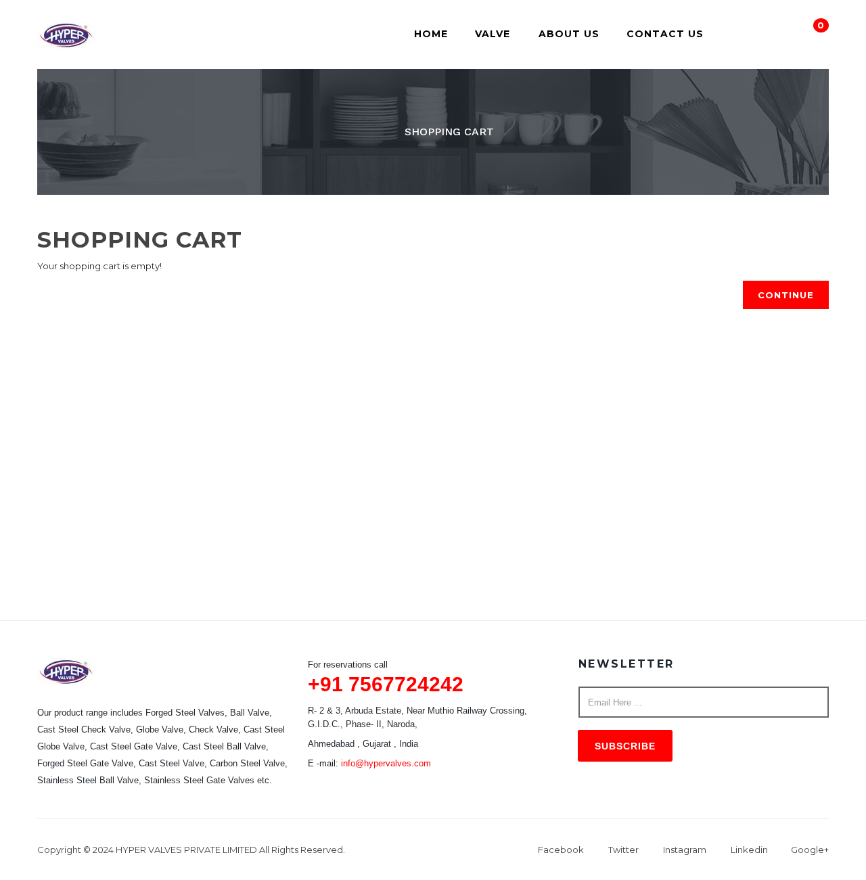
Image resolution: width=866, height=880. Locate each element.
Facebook (561, 849)
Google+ (810, 849)
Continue (786, 295)
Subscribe (625, 746)
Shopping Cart (449, 131)
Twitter (623, 849)
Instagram (684, 849)
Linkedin (749, 849)
